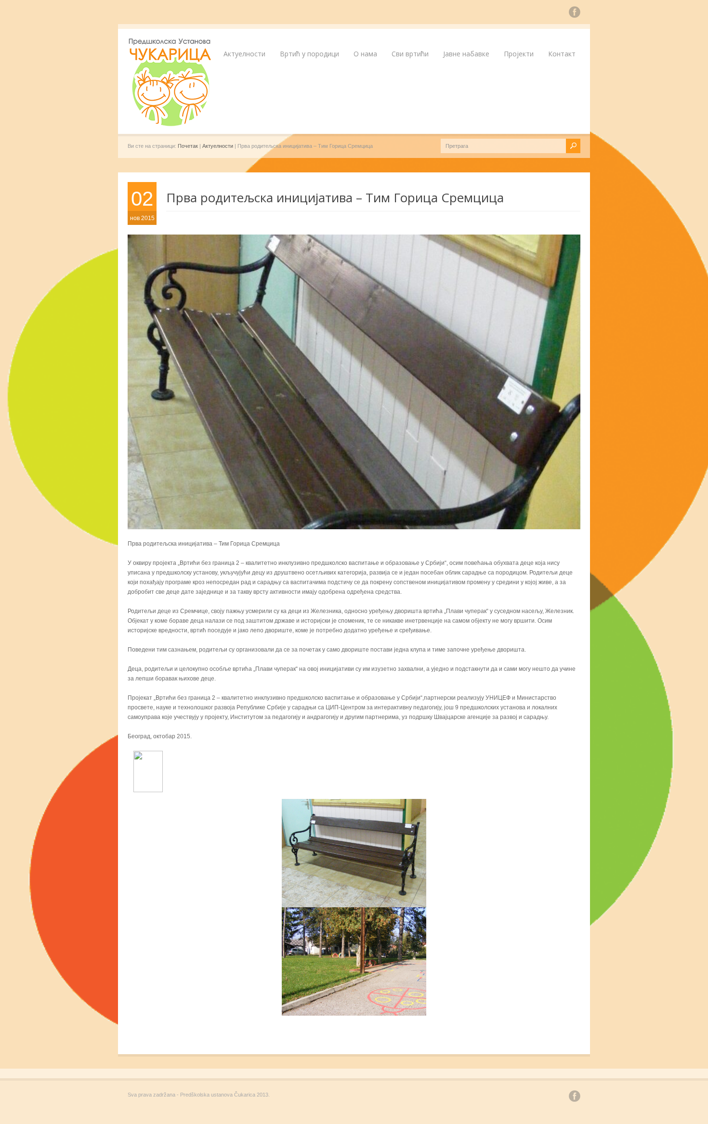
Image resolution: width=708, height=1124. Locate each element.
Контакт (562, 53)
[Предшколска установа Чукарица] (171, 124)
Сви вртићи (410, 53)
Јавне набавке (466, 53)
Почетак (188, 146)
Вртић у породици (309, 53)
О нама (365, 53)
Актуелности (244, 53)
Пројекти (519, 53)
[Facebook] (574, 13)
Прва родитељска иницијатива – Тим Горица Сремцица (335, 197)
